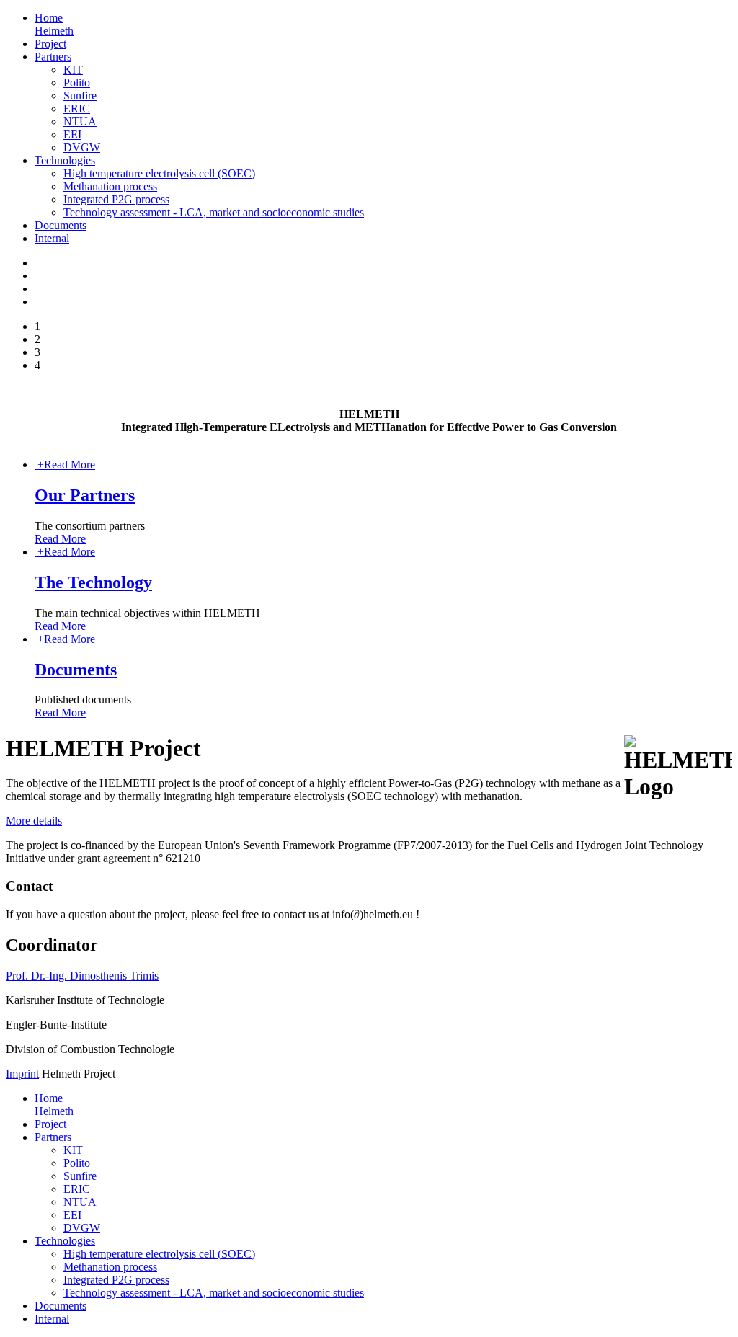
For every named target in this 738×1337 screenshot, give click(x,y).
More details (34, 820)
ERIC (76, 108)
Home (54, 24)
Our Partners (85, 495)
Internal (52, 238)
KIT (73, 69)
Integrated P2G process (116, 199)
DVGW (81, 147)
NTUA (80, 121)
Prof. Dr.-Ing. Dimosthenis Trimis (82, 975)
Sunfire (80, 95)
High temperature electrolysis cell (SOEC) (159, 173)
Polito (76, 82)
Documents (60, 225)
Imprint (22, 1073)
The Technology (93, 582)
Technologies (65, 160)
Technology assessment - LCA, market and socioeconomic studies (213, 212)
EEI (72, 134)
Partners (53, 56)
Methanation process (110, 186)
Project (50, 43)
